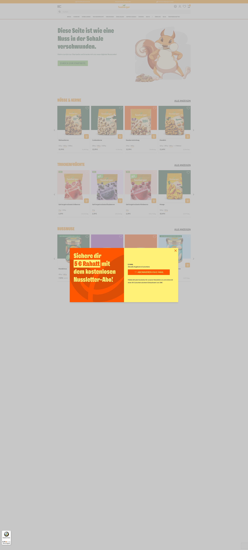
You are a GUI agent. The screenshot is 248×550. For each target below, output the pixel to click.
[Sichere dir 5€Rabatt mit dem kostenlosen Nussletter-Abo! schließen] (175, 250)
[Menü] (10, 532)
